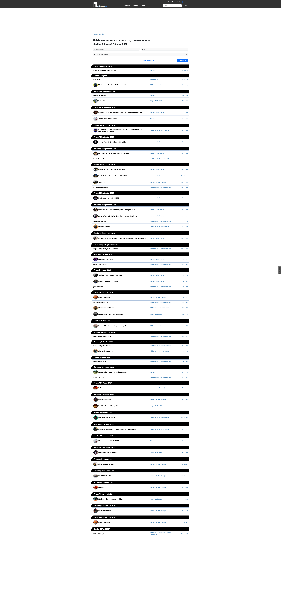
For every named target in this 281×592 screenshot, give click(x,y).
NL (168, 2)
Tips (143, 6)
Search (185, 6)
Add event (183, 60)
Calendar (127, 6)
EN (172, 2)
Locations (135, 6)
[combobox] (140, 54)
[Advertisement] (140, 20)
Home (95, 34)
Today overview (149, 60)
